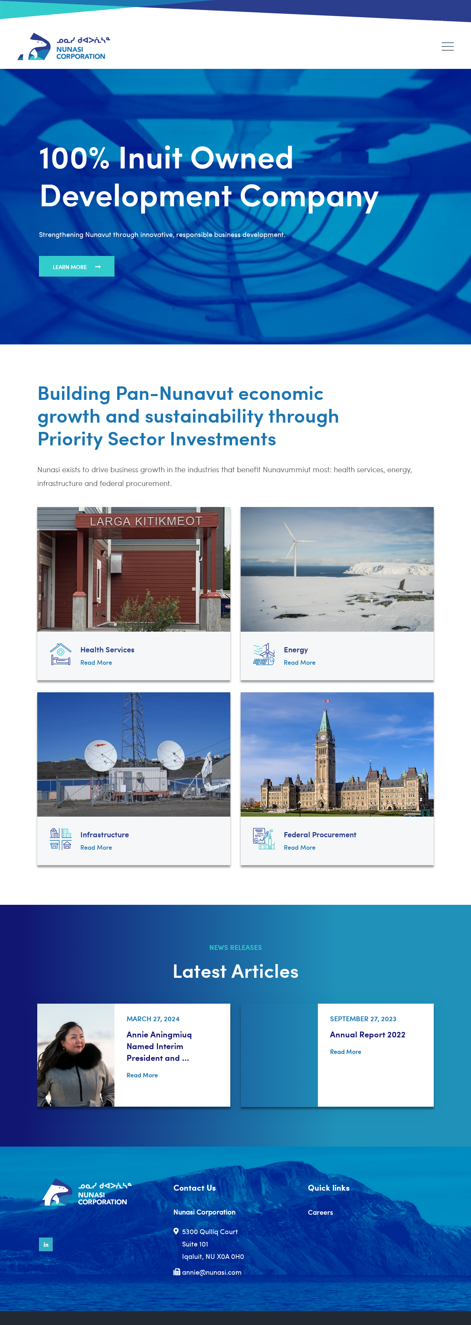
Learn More (70, 266)
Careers (320, 1212)
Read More (96, 662)
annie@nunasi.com (212, 1271)
